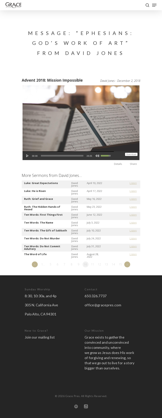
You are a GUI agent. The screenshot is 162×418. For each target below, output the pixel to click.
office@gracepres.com (103, 305)
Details (118, 164)
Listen (133, 183)
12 (99, 264)
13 (106, 264)
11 (92, 264)
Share (133, 164)
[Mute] (97, 156)
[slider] (62, 156)
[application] (68, 155)
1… (43, 264)
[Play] (27, 156)
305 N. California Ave (41, 305)
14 (113, 264)
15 (120, 264)
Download (131, 154)
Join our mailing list (40, 337)
